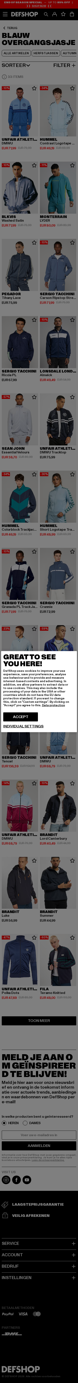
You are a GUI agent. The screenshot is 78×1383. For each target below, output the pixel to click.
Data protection (53, 705)
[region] (39, 691)
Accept (20, 716)
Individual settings (23, 726)
